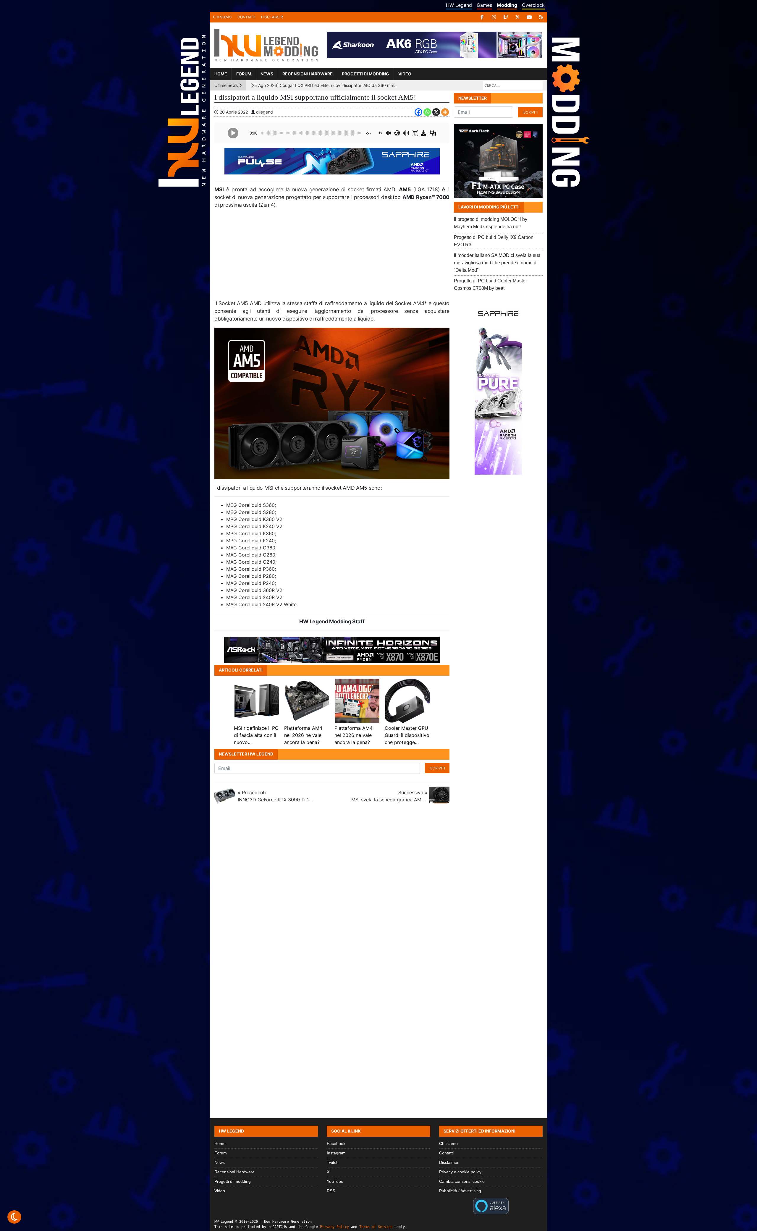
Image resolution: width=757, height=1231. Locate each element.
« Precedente (276, 796)
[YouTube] (529, 17)
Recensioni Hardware (307, 73)
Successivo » (389, 796)
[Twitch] (506, 17)
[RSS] (541, 17)
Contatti (246, 17)
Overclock (533, 5)
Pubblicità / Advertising (460, 1190)
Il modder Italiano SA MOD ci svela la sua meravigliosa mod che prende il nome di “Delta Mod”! (497, 263)
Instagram (336, 1153)
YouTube (335, 1181)
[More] (445, 112)
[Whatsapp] (427, 112)
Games (484, 5)
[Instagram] (494, 17)
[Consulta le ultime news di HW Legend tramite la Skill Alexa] (490, 1206)
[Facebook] (482, 17)
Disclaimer (272, 17)
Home (220, 73)
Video (404, 73)
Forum (243, 73)
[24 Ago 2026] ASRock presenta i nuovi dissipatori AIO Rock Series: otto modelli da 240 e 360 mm (324, 90)
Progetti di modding (365, 73)
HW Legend (459, 5)
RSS (331, 1190)
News (267, 73)
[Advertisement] (331, 256)
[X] (517, 17)
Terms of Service (375, 1227)
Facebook (336, 1143)
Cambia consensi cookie (462, 1181)
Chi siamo (222, 17)
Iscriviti (437, 768)
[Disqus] (378, 890)
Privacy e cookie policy (460, 1171)
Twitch (333, 1162)
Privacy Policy (334, 1227)
